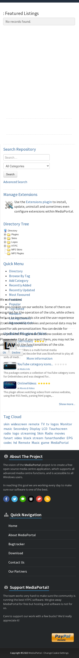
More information (39, 358)
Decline (16, 352)
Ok (4, 352)
